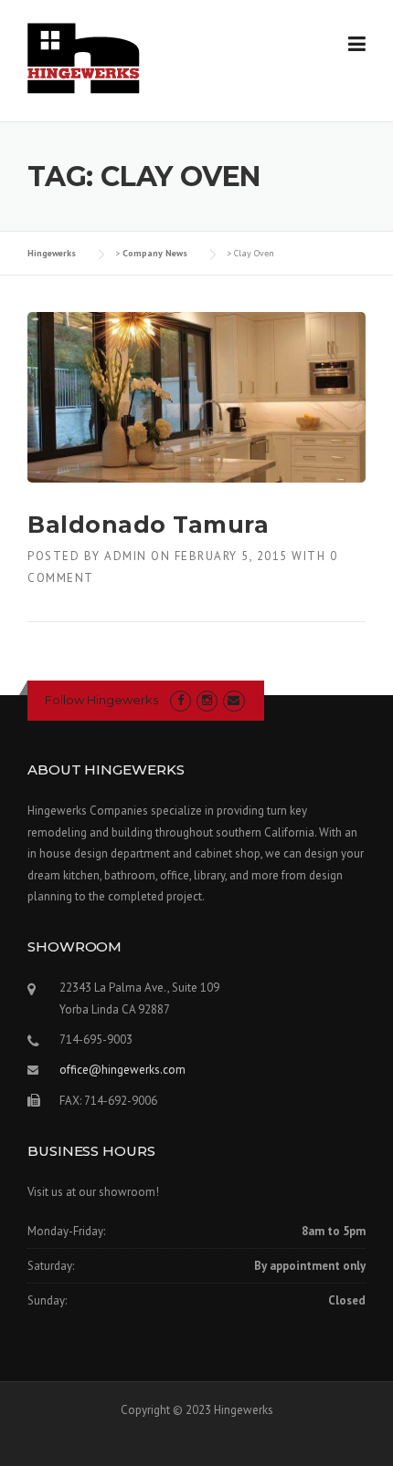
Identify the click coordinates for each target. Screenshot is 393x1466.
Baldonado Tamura (148, 524)
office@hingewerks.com (122, 1069)
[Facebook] (180, 700)
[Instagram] (207, 700)
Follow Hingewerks (101, 699)
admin (125, 556)
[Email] (233, 700)
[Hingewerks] (83, 57)
